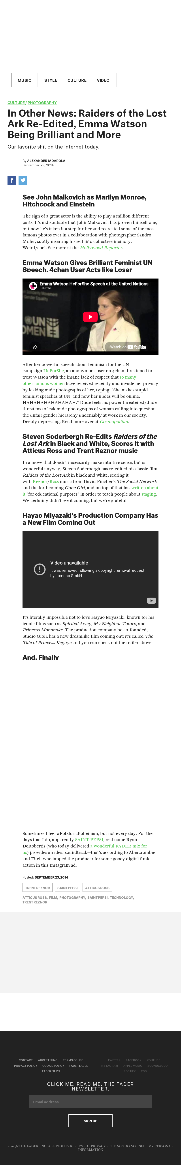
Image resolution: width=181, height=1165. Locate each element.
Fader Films (51, 1070)
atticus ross (97, 887)
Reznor (40, 481)
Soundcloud (157, 1065)
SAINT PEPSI (89, 839)
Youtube (153, 1059)
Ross (54, 481)
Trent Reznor (37, 887)
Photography (42, 102)
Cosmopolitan (114, 421)
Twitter (114, 1059)
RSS (144, 1070)
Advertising (48, 1059)
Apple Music (132, 1065)
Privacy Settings (107, 1146)
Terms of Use (73, 1059)
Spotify (130, 1070)
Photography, (72, 897)
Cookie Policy (53, 1065)
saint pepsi (67, 887)
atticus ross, (35, 897)
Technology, (122, 897)
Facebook (133, 1059)
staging (148, 494)
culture (16, 102)
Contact (26, 1059)
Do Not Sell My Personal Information (125, 1148)
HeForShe (53, 370)
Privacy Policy (25, 1065)
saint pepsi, (98, 897)
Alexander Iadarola (46, 160)
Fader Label (78, 1065)
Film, (53, 897)
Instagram (109, 1065)
